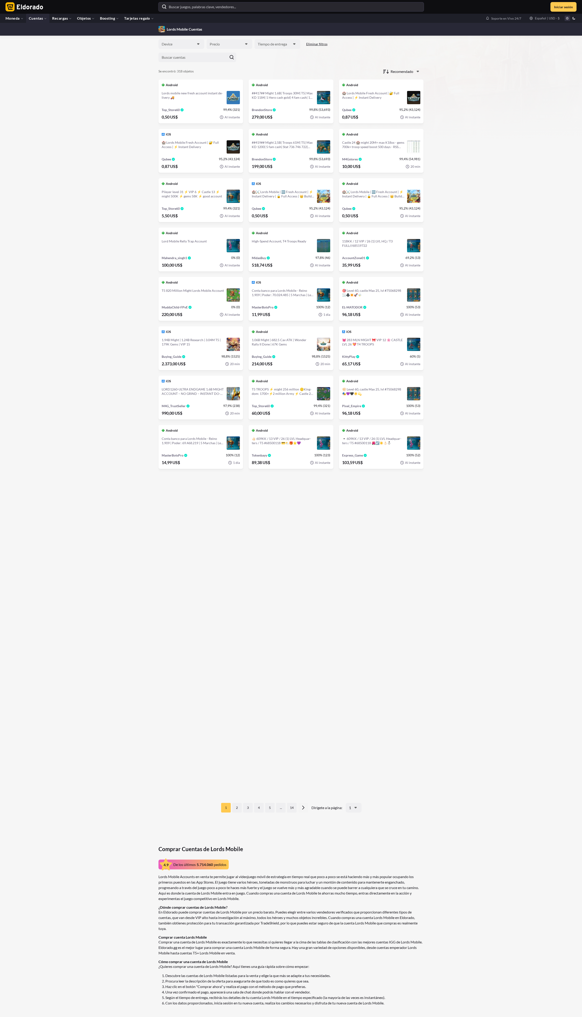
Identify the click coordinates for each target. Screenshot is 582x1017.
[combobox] (181, 44)
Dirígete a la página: (326, 807)
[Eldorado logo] (23, 6)
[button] (503, 18)
